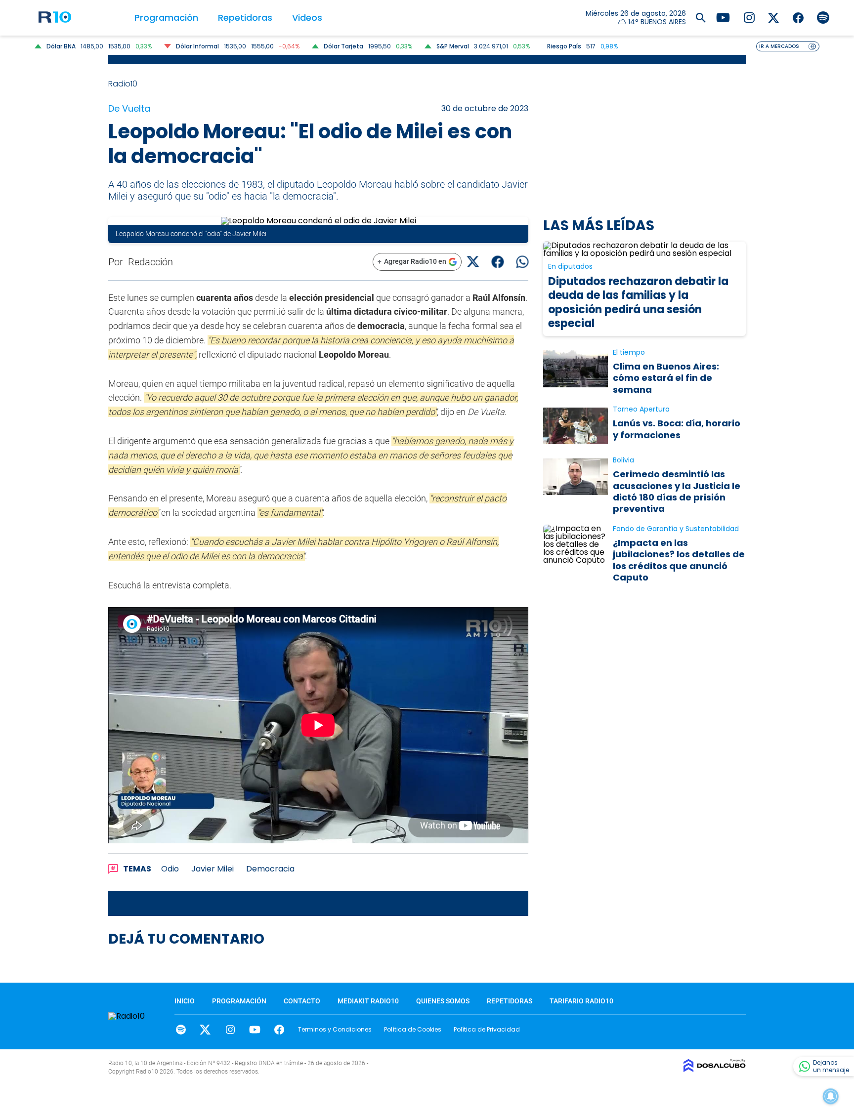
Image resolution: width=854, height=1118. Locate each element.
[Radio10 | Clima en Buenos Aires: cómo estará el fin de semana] (575, 368)
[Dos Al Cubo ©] (714, 1069)
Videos (307, 17)
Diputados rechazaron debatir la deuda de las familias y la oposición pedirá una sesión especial (638, 302)
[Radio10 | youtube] (723, 17)
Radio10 (123, 83)
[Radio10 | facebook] (798, 17)
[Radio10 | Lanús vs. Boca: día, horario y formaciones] (575, 425)
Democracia (270, 868)
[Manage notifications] (831, 1096)
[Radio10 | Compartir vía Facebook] (497, 261)
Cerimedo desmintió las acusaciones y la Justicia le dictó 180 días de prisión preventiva (676, 491)
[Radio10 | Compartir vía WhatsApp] (522, 261)
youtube (255, 1030)
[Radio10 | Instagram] (749, 17)
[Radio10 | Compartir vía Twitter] (473, 261)
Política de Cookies (412, 1029)
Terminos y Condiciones (335, 1029)
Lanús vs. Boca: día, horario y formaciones (676, 429)
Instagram (230, 1030)
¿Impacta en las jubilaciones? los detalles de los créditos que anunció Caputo (679, 560)
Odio (170, 868)
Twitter (205, 1030)
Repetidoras (245, 17)
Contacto (302, 1001)
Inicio (184, 1001)
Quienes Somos (443, 1001)
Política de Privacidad (487, 1029)
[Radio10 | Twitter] (774, 17)
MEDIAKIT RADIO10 (368, 1001)
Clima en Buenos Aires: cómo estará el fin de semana (666, 378)
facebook (279, 1030)
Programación (166, 17)
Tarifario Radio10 (581, 1001)
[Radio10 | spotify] (823, 17)
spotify (180, 1030)
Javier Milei (212, 868)
